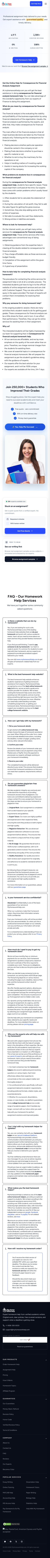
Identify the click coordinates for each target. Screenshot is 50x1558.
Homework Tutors (32, 1487)
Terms (31, 1551)
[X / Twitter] (16, 1541)
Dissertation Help (32, 1482)
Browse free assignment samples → (35, 66)
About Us (6, 1443)
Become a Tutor (8, 1469)
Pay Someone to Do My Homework (11, 1510)
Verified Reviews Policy (11, 1425)
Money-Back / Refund (11, 1409)
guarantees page (19, 887)
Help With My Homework (35, 1509)
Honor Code (7, 1420)
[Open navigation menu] (45, 3)
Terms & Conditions (10, 1430)
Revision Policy (8, 1414)
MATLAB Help (8, 1493)
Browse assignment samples (23, 559)
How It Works (8, 1380)
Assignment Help (9, 1370)
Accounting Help (9, 1498)
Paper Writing (31, 1493)
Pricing (5, 1375)
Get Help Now (36, 4)
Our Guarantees (9, 1404)
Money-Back (16, 1551)
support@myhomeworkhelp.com (18, 1330)
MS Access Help (9, 1503)
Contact (37, 1551)
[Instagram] (22, 1541)
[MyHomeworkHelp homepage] (11, 3)
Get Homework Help (23, 60)
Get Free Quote (23, 531)
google (27, 1212)
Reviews (6, 1459)
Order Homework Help (11, 1364)
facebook (34, 1212)
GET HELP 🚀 (25, 1340)
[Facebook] (10, 1541)
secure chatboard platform (27, 1135)
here (18, 1217)
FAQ (4, 1453)
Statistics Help (31, 1503)
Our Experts (7, 1464)
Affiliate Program (9, 1391)
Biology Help (30, 1498)
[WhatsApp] (5, 1541)
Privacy (25, 1551)
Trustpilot (24, 1214)
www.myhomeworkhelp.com (27, 659)
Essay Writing (8, 1482)
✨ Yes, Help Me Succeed (25, 426)
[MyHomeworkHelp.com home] (9, 1310)
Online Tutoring (8, 1487)
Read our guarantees (25, 1347)
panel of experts (16, 1056)
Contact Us (7, 1448)
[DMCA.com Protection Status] (11, 1524)
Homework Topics (9, 1386)
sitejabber (11, 1214)
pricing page (28, 1024)
